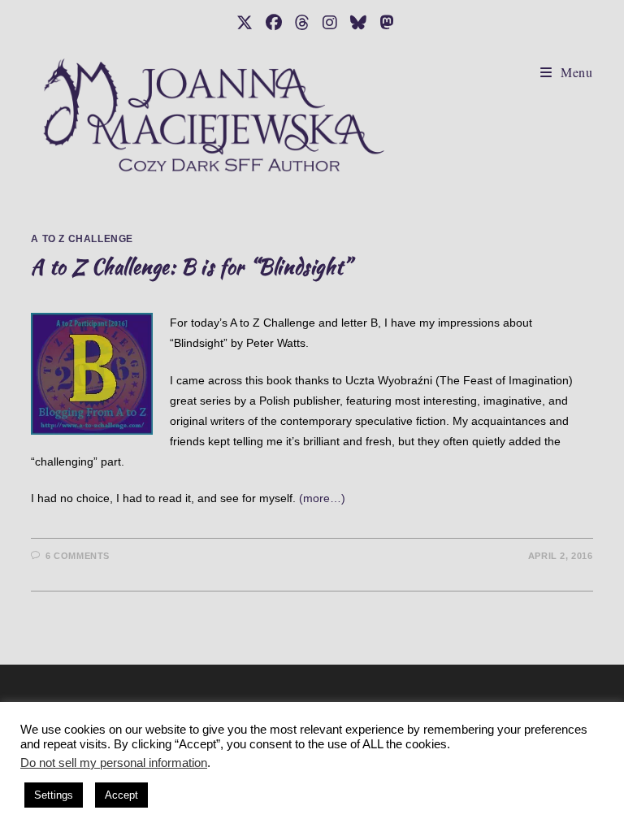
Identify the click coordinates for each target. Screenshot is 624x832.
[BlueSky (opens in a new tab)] (358, 23)
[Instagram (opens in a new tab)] (330, 23)
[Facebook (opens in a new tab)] (273, 23)
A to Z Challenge (82, 239)
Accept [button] (121, 795)
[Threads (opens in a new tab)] (302, 23)
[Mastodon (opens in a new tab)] (383, 23)
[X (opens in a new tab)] (244, 23)
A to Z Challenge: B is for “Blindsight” (191, 267)
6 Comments (78, 556)
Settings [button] (53, 795)
